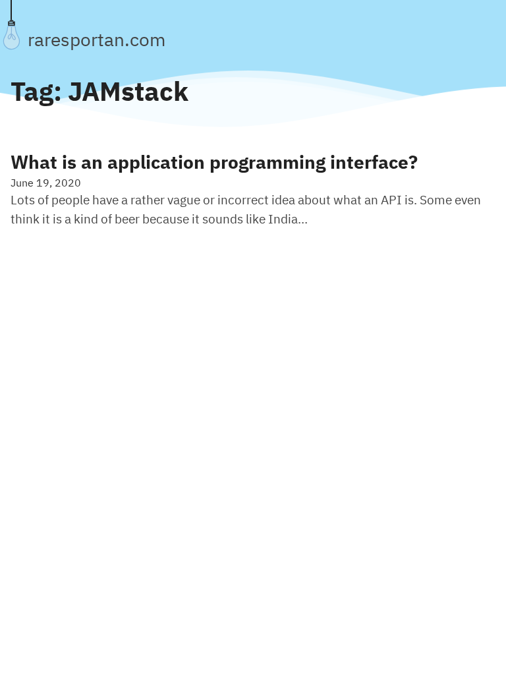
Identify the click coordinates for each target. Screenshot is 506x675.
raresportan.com (96, 39)
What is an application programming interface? (214, 162)
